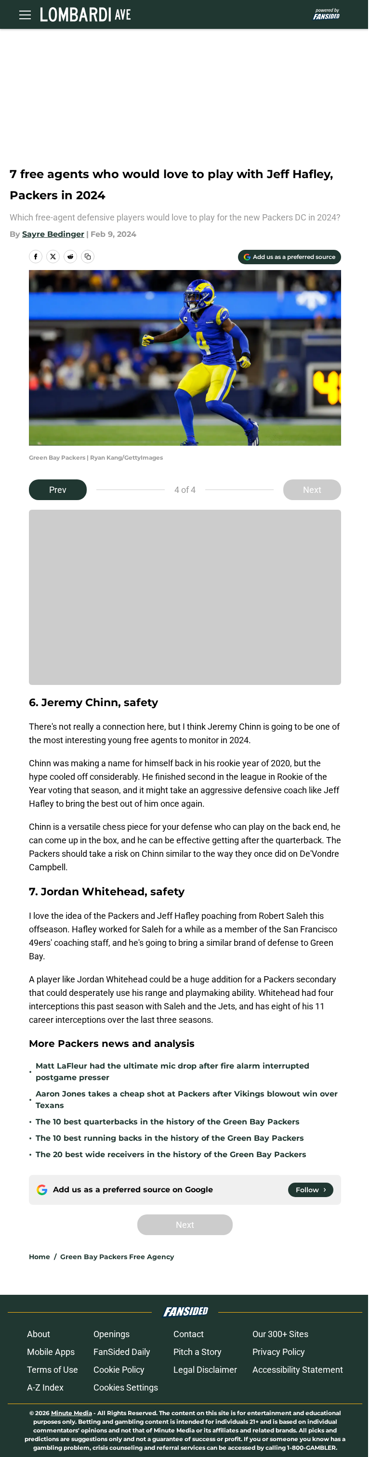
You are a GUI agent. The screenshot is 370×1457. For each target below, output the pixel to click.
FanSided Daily (121, 1352)
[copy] (87, 256)
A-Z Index (45, 1387)
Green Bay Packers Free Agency (117, 1256)
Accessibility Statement (297, 1370)
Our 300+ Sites (280, 1334)
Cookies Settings (125, 1387)
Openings (111, 1334)
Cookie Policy (119, 1370)
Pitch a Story (197, 1352)
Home (39, 1256)
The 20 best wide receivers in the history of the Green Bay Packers (171, 1154)
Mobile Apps (51, 1352)
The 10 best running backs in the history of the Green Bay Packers (170, 1138)
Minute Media (71, 1413)
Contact (188, 1334)
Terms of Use (52, 1370)
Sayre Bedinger (53, 234)
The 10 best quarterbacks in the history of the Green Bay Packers (168, 1121)
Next (312, 490)
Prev (57, 490)
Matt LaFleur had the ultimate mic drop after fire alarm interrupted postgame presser (172, 1071)
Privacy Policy (278, 1352)
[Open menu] (25, 14)
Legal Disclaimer (205, 1370)
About (38, 1334)
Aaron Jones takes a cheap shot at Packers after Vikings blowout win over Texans (187, 1099)
